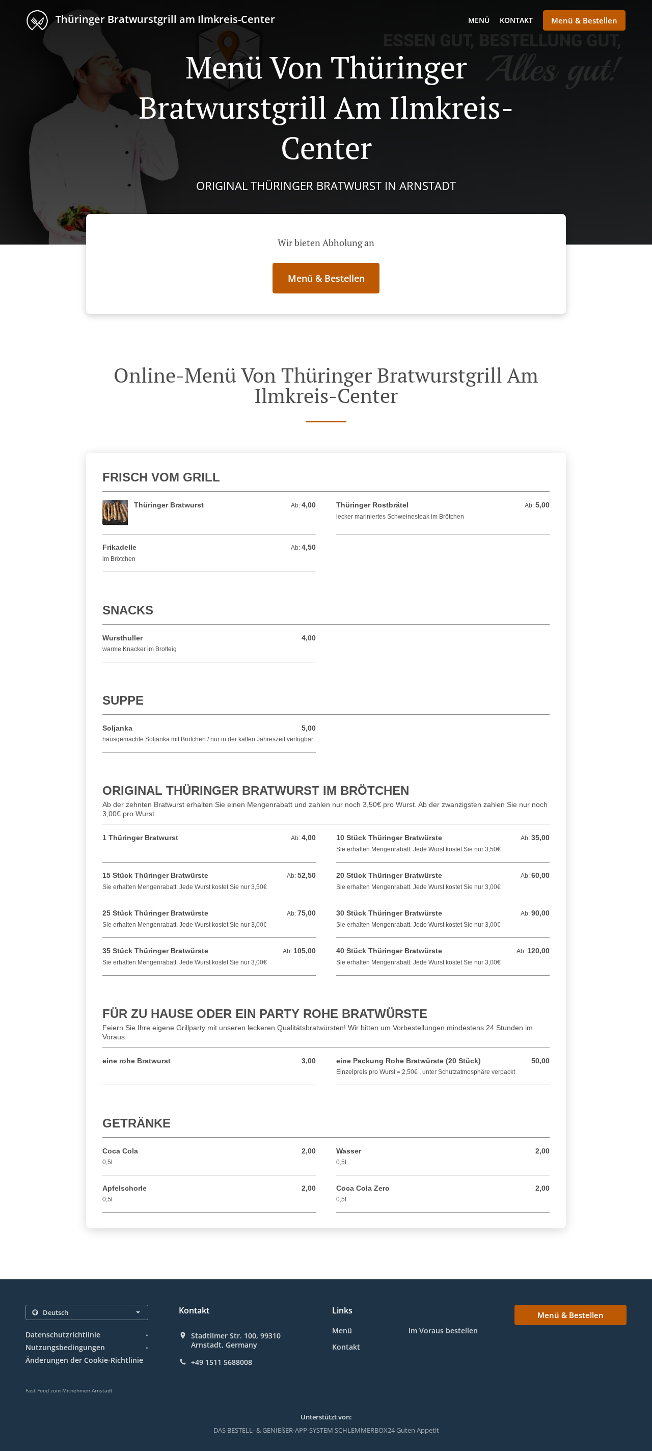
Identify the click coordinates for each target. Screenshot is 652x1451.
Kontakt (516, 20)
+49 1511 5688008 (221, 1362)
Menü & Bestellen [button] (584, 20)
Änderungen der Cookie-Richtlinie (84, 1360)
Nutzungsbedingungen (65, 1347)
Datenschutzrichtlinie (62, 1334)
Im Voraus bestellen (443, 1330)
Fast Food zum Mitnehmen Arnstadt (69, 1390)
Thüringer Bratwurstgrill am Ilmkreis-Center (164, 19)
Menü (479, 20)
